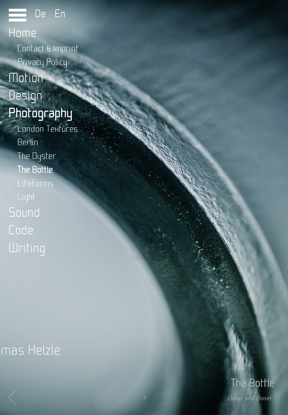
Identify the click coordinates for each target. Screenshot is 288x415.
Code (21, 230)
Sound (24, 213)
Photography (41, 113)
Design (26, 96)
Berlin (28, 142)
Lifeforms (36, 183)
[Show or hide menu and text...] (17, 17)
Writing (27, 248)
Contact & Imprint (48, 48)
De (42, 14)
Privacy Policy (42, 62)
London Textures (48, 129)
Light (26, 197)
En (57, 14)
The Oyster (37, 156)
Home (23, 33)
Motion (26, 78)
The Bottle (35, 170)
